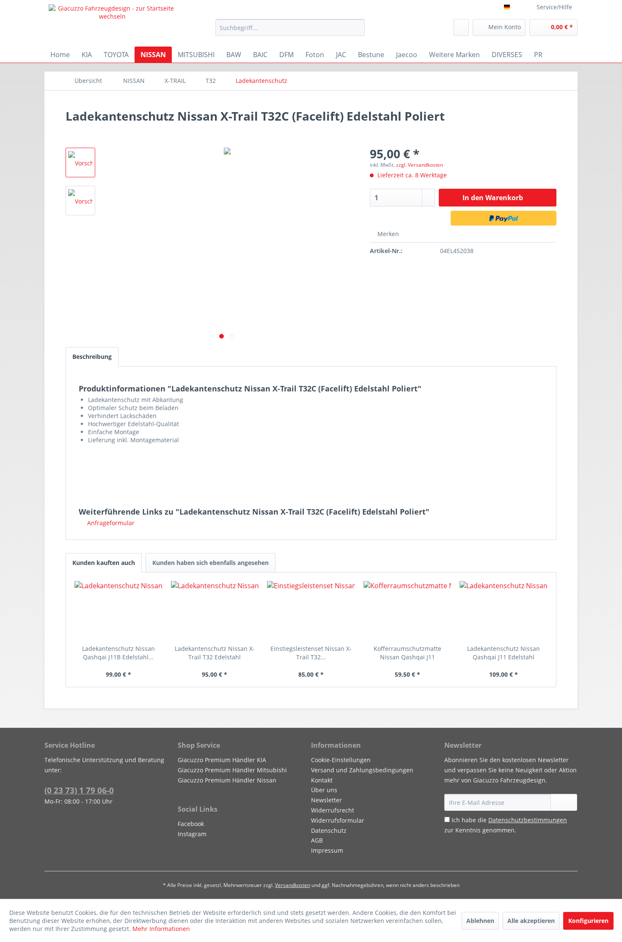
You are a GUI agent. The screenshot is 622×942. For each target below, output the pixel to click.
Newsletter (326, 800)
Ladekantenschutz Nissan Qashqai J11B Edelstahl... (118, 653)
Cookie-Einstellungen (341, 760)
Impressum (327, 850)
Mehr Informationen (161, 929)
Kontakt (322, 780)
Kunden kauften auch (103, 563)
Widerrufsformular (337, 820)
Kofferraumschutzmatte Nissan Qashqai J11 (407, 653)
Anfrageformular (110, 523)
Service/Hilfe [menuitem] (554, 7)
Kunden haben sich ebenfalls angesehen (210, 563)
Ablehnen (480, 921)
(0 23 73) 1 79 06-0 (79, 790)
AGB (317, 840)
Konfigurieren (588, 921)
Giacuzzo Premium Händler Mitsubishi (232, 770)
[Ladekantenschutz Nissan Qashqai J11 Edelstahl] (504, 610)
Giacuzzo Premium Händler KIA (222, 760)
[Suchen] (357, 27)
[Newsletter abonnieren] (563, 802)
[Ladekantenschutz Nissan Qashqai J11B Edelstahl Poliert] (118, 610)
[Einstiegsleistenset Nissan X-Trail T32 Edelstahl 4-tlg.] (311, 610)
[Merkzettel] (461, 27)
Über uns (324, 790)
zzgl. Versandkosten (419, 164)
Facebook (191, 824)
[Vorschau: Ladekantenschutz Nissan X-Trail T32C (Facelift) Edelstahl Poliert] (80, 162)
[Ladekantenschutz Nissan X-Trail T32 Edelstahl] (215, 610)
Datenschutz (329, 830)
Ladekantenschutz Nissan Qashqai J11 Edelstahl (503, 653)
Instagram (192, 834)
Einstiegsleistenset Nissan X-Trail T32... (311, 653)
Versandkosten (292, 885)
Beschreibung (92, 357)
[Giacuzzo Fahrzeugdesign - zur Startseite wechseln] (112, 23)
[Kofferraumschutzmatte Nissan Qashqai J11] (407, 610)
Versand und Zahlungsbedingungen (362, 770)
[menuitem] (290, 27)
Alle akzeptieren (531, 921)
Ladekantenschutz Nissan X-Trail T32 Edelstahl (215, 653)
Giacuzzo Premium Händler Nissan (227, 780)
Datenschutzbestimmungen (527, 820)
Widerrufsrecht (332, 810)
